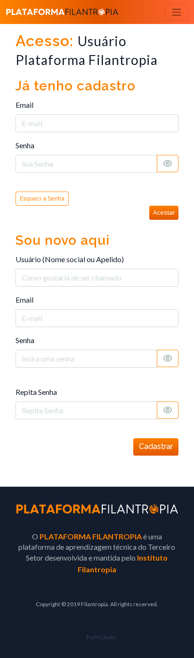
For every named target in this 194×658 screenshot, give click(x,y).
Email (24, 104)
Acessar (164, 212)
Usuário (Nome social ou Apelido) (70, 259)
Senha (25, 145)
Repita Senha (36, 391)
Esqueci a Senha (42, 198)
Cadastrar (156, 446)
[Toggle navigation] (176, 12)
